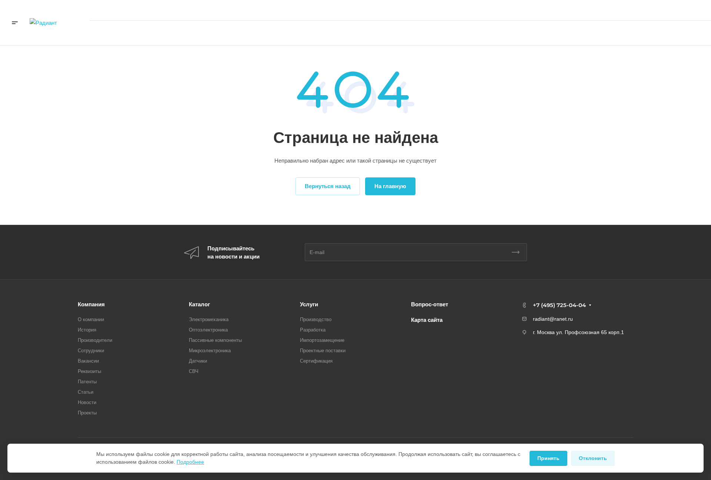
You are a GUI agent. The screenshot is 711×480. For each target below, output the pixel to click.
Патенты (87, 381)
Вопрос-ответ (429, 304)
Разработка (313, 330)
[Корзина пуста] (570, 33)
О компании (91, 319)
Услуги (309, 304)
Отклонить (593, 458)
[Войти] (548, 33)
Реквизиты (89, 371)
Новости (87, 402)
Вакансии (88, 361)
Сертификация (316, 361)
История (87, 330)
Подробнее (190, 462)
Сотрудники (91, 350)
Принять (548, 458)
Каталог (199, 304)
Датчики (198, 361)
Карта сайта (427, 320)
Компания (91, 304)
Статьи (85, 392)
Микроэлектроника (210, 350)
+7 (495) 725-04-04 (623, 10)
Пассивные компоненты (215, 340)
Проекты (87, 413)
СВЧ (193, 371)
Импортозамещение (322, 340)
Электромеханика (208, 319)
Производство (315, 319)
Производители (95, 340)
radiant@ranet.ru (553, 319)
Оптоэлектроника (208, 330)
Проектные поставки (323, 350)
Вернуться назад (328, 186)
